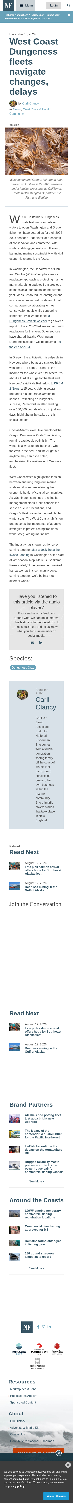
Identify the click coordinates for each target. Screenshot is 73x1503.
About (15, 1413)
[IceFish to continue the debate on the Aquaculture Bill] (14, 1149)
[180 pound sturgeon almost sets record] (14, 1257)
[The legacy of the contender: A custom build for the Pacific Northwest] (14, 1134)
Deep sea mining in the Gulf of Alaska (41, 888)
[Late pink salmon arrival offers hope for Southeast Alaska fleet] (14, 866)
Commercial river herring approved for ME (42, 1228)
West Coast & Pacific (37, 109)
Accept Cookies (56, 1496)
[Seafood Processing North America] (37, 1363)
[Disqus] (36, 956)
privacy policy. (16, 1486)
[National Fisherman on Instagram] (43, 1327)
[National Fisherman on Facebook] (38, 1327)
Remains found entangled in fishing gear (43, 1242)
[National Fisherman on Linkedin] (49, 1327)
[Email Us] (32, 643)
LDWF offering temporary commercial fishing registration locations (43, 1214)
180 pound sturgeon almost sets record (39, 1255)
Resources (22, 1382)
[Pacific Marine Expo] (19, 1349)
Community (17, 113)
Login (54, 5)
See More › (36, 1181)
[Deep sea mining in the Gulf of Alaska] (14, 886)
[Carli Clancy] (13, 103)
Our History (17, 1421)
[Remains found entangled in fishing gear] (14, 1243)
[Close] (68, 1465)
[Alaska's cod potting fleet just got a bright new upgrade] (14, 1118)
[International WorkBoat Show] (40, 1349)
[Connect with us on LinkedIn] (41, 643)
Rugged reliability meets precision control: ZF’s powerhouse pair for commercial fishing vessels (44, 1167)
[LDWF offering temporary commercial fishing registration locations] (14, 1213)
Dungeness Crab (23, 667)
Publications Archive (23, 1395)
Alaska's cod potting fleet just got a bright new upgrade (43, 1118)
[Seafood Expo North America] (57, 1349)
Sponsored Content (23, 1402)
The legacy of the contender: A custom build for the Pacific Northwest (43, 1134)
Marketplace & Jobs (23, 1389)
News (17, 109)
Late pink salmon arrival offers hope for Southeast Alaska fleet (43, 870)
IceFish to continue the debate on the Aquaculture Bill (44, 1150)
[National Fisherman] (8, 5)
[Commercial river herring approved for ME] (14, 1230)
